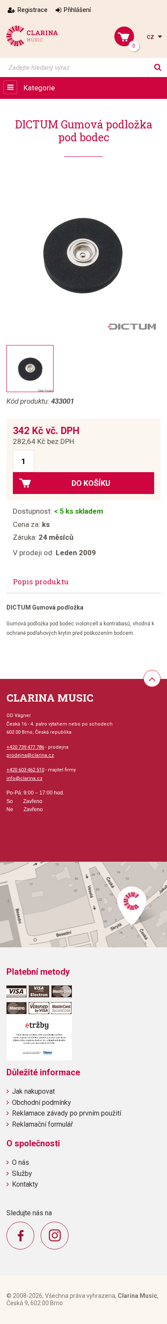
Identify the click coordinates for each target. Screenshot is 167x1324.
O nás (20, 1162)
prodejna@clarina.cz (30, 755)
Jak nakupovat (33, 1091)
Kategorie (39, 87)
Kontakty (25, 1184)
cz (151, 37)
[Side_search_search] (157, 67)
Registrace (33, 10)
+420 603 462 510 (25, 770)
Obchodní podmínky (41, 1102)
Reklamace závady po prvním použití (66, 1113)
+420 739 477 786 (25, 747)
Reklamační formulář (42, 1124)
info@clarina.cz (24, 778)
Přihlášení (77, 10)
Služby (22, 1173)
